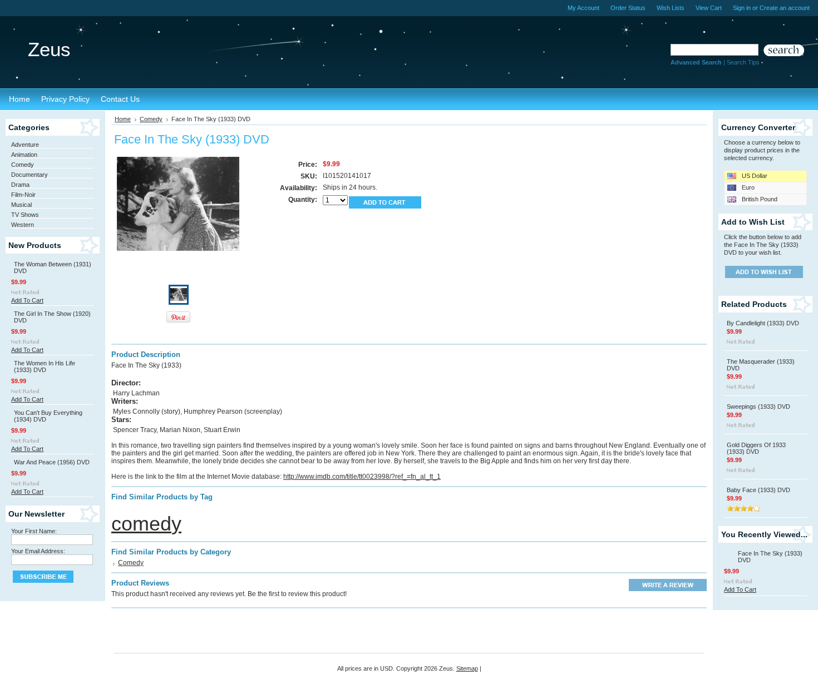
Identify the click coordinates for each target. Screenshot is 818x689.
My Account (583, 7)
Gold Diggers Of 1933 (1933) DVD (756, 448)
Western (22, 224)
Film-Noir (23, 194)
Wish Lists (670, 7)
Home (123, 119)
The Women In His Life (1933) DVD (44, 366)
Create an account (785, 7)
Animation (24, 154)
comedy (146, 523)
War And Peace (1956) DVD (52, 462)
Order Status (627, 7)
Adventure (25, 144)
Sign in (742, 7)
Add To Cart (27, 300)
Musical (21, 204)
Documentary (29, 174)
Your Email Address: (38, 551)
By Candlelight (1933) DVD (763, 323)
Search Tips (743, 62)
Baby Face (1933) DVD (758, 490)
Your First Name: (34, 531)
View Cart (709, 7)
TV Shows (25, 214)
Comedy (22, 164)
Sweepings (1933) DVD (758, 406)
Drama (20, 184)
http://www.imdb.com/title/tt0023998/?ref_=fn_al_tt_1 (362, 476)
